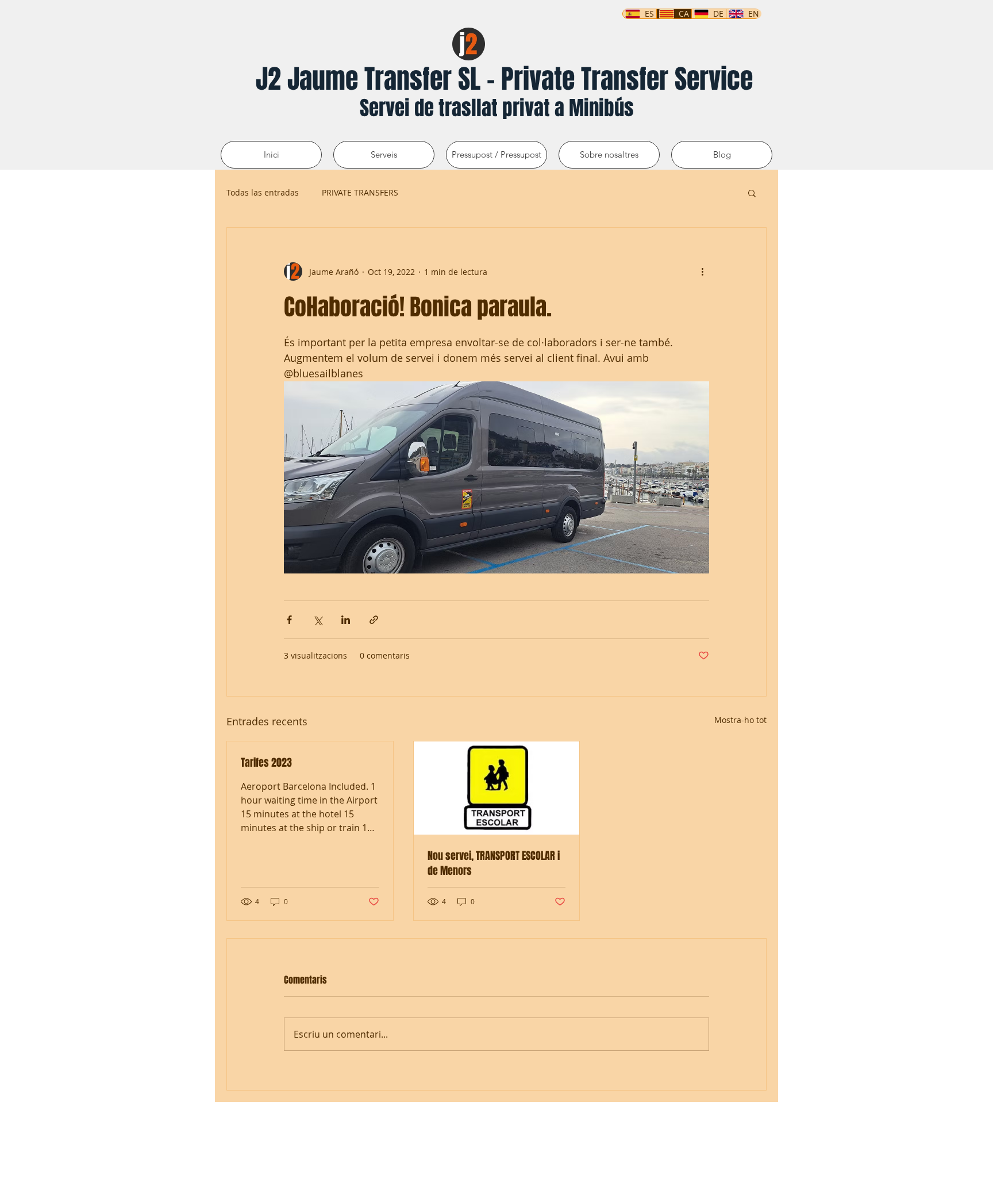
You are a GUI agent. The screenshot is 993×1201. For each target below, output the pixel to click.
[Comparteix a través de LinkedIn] (345, 619)
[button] (751, 192)
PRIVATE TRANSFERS (360, 192)
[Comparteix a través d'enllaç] (373, 619)
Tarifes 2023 (266, 762)
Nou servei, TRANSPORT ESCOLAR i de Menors (494, 863)
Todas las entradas (262, 192)
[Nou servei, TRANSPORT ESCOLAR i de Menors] (497, 788)
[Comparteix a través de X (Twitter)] (317, 619)
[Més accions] (702, 271)
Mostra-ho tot (740, 719)
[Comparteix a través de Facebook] (289, 619)
